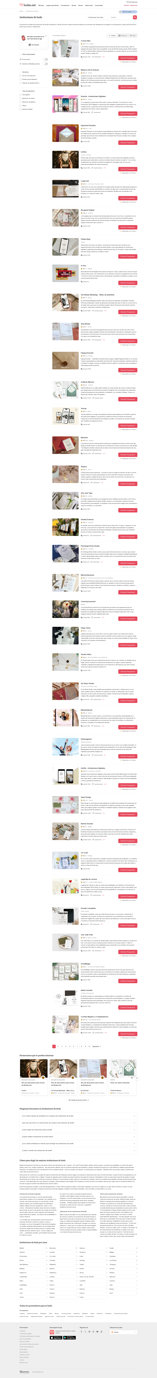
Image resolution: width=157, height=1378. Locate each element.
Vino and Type (86, 493)
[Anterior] (20, 1078)
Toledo (82, 1264)
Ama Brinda (85, 324)
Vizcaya (112, 1268)
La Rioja (52, 1277)
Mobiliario (85, 1313)
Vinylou (84, 467)
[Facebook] (81, 1331)
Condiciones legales (26, 1333)
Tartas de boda (60, 1316)
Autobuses (77, 1313)
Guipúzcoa (23, 1273)
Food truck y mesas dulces (75, 1316)
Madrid (22, 1248)
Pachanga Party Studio (90, 546)
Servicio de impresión (29, 76)
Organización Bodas (36, 1316)
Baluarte (84, 437)
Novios (80, 5)
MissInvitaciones (87, 575)
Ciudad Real (23, 1277)
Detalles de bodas (32, 1313)
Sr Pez (83, 266)
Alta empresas (24, 1352)
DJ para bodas (89, 1316)
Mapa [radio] (134, 35)
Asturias (52, 1252)
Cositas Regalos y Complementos (94, 1017)
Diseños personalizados (29, 79)
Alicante (22, 1252)
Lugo (111, 1285)
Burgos (112, 1289)
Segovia (52, 1293)
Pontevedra (23, 1256)
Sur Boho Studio (87, 683)
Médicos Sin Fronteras (90, 70)
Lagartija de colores (89, 879)
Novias (74, 5)
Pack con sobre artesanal (119, 1083)
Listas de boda (24, 1316)
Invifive (83, 152)
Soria (111, 1293)
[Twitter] (85, 1331)
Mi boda (41, 5)
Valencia (82, 1248)
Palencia (82, 1289)
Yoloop (83, 408)
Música (57, 1313)
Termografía (26, 95)
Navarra (52, 1268)
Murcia (22, 1260)
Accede (126, 5)
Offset (24, 106)
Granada (82, 1260)
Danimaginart (86, 739)
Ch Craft (84, 853)
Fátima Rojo (85, 239)
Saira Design (86, 797)
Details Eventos (87, 519)
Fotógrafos (43, 1313)
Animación (100, 1313)
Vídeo (50, 1313)
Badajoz (22, 1268)
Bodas (22, 11)
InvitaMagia (85, 964)
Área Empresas (132, 2)
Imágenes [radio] (124, 35)
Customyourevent (88, 601)
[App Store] (56, 1339)
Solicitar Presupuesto (128, 58)
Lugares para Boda (52, 5)
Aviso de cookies (25, 1341)
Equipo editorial (24, 1357)
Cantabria (113, 1256)
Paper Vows (85, 628)
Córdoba (52, 1260)
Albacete (112, 1277)
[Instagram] (93, 1331)
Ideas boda (89, 5)
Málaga (112, 1252)
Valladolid (53, 1264)
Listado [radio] (113, 35)
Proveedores (65, 5)
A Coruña (52, 1256)
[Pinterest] (89, 1331)
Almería (112, 1273)
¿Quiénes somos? (25, 1354)
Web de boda (23, 1362)
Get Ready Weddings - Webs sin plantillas (97, 295)
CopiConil (85, 181)
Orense (52, 1289)
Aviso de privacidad (25, 1339)
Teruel (21, 1297)
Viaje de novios (49, 1316)
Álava (21, 1281)
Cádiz (81, 1256)
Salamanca (53, 1273)
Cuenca (82, 1293)
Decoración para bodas (120, 1313)
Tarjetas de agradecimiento (30, 83)
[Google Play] (69, 1339)
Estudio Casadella (88, 908)
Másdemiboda (86, 710)
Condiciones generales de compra (30, 1336)
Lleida (51, 1281)
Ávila (21, 1289)
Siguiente (95, 1046)
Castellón (82, 1281)
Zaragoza (82, 1252)
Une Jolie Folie (87, 935)
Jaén (81, 1285)
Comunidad (99, 5)
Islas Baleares (24, 1264)
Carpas (92, 1313)
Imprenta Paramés (88, 125)
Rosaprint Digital (87, 210)
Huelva (82, 1268)
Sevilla (111, 1248)
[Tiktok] (101, 1331)
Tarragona (113, 1264)
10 (89, 1046)
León (21, 1293)
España (116, 1332)
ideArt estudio (86, 990)
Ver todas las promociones (78, 1100)
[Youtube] (97, 1331)
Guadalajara (23, 1285)
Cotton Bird (85, 41)
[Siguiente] (137, 1078)
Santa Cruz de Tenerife (87, 1277)
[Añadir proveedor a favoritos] (76, 42)
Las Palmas (113, 1260)
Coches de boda (66, 1313)
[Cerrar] (46, 36)
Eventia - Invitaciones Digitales (93, 96)
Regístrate (133, 5)
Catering (22, 1313)
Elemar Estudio (87, 824)
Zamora (52, 1297)
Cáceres (112, 1281)
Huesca (52, 1285)
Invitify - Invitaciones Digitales (93, 768)
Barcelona (53, 1248)
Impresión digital (27, 109)
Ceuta (81, 1297)
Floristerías (108, 1313)
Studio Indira (86, 654)
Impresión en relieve (28, 98)
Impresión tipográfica (28, 102)
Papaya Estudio (87, 353)
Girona (82, 1273)
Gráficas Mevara (87, 382)
